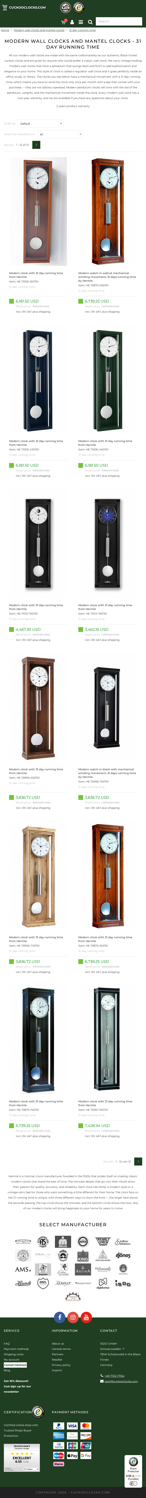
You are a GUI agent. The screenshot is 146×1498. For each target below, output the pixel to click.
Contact (108, 1331)
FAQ (7, 1343)
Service (12, 1331)
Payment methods (16, 1349)
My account (11, 1359)
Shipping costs (14, 1354)
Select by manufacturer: (20, 134)
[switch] (133, 1483)
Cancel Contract (15, 1365)
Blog (7, 1370)
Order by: (10, 123)
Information (65, 1331)
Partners (57, 1354)
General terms (61, 1349)
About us (58, 1343)
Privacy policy (61, 1365)
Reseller (57, 1359)
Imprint (57, 1370)
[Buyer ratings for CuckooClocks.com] (22, 1459)
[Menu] (140, 1457)
